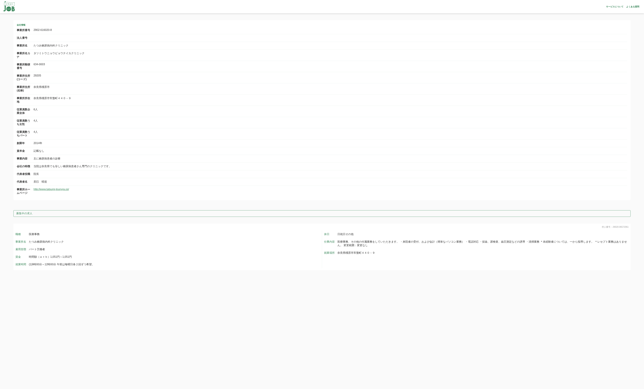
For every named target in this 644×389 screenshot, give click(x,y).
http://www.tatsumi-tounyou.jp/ (51, 189)
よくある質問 (632, 6)
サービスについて (615, 6)
